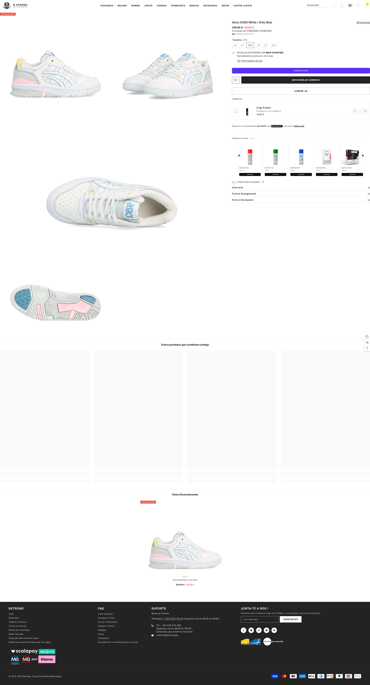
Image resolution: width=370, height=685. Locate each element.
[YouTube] (231, 367)
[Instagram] (213, 367)
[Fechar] (253, 308)
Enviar (219, 354)
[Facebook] (207, 367)
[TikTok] (225, 367)
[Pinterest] (219, 367)
